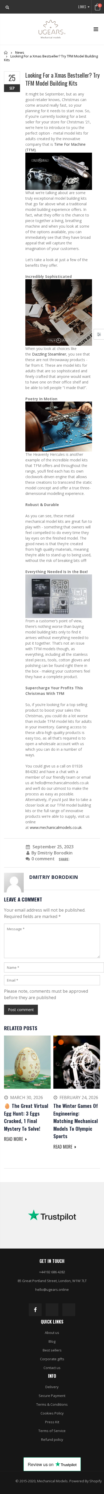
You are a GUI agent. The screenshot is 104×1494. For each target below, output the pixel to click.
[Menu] (96, 29)
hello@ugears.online (52, 1289)
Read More (14, 1139)
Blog (52, 1341)
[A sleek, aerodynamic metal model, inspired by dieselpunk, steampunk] (58, 312)
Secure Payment (52, 1395)
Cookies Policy (52, 1413)
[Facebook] (35, 1309)
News (19, 52)
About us (52, 1332)
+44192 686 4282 (52, 1272)
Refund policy (52, 1439)
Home (6, 52)
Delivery (52, 1386)
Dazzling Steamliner (49, 354)
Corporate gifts (52, 1359)
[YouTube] (68, 1309)
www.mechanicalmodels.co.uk (56, 827)
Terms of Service (52, 1430)
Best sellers (52, 1350)
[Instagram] (52, 1309)
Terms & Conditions (52, 1404)
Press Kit (52, 1422)
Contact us (52, 1367)
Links (82, 6)
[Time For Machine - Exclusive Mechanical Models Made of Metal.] (58, 170)
